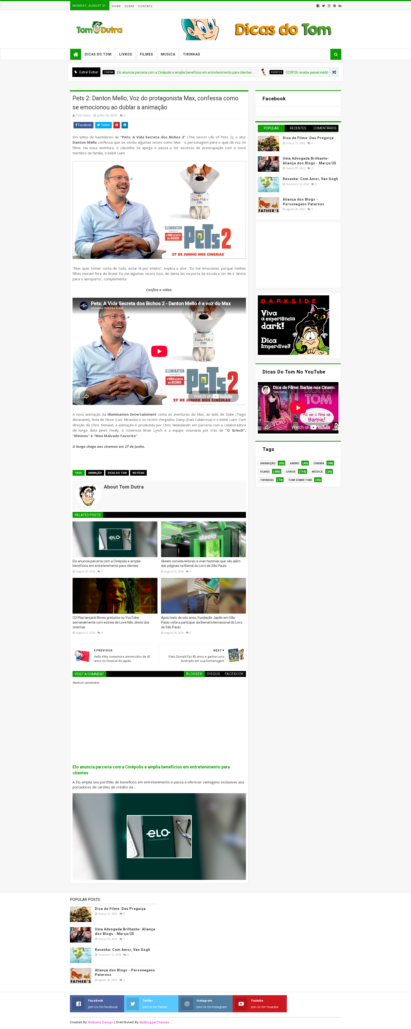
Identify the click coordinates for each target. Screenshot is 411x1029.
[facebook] (318, 5)
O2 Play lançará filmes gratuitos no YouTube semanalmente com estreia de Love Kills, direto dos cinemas (111, 622)
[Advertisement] (293, 254)
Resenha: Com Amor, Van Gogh (310, 179)
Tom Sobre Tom (300, 480)
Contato (145, 6)
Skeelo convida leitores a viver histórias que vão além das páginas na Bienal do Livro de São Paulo (200, 563)
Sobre (130, 6)
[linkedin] (339, 5)
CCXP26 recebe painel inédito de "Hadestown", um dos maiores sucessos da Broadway (315, 72)
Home (116, 6)
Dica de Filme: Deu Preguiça (308, 138)
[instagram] (329, 5)
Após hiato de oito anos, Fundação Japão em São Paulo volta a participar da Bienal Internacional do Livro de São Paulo (201, 622)
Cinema (318, 463)
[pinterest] (334, 5)
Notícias (138, 472)
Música (317, 471)
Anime (294, 463)
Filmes (146, 54)
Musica (168, 54)
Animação (95, 472)
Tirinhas (191, 54)
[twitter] (323, 5)
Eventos (241, 72)
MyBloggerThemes (154, 1022)
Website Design (100, 1022)
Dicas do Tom (98, 54)
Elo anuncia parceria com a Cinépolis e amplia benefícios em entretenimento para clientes (149, 72)
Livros (125, 54)
